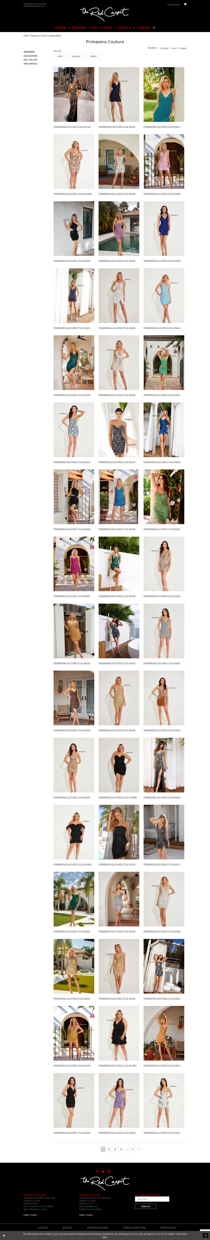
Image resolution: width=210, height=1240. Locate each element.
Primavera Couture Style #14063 (118, 1065)
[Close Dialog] (4, 1235)
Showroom (143, 27)
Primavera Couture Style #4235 (72, 461)
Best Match (152, 48)
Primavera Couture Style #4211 (162, 864)
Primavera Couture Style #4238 (162, 931)
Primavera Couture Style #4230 (72, 1132)
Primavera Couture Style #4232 (162, 595)
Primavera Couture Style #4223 (162, 327)
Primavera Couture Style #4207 (117, 260)
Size (59, 56)
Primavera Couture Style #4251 (162, 1132)
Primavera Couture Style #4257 (162, 998)
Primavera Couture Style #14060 (73, 193)
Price (93, 56)
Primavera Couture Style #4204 (117, 193)
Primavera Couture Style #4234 (117, 1132)
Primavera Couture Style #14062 (73, 864)
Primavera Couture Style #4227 (72, 998)
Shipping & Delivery (97, 1227)
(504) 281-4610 (40, 4)
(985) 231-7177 (39, 6)
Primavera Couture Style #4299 (162, 797)
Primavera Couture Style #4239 (162, 461)
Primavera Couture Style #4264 (72, 528)
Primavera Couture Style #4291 (72, 595)
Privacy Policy (168, 1227)
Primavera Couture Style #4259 (72, 1065)
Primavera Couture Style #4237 (117, 461)
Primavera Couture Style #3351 (162, 528)
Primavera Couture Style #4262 (162, 663)
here (105, 1237)
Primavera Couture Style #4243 (162, 193)
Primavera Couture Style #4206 (117, 327)
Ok (205, 1235)
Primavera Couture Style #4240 (117, 730)
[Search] (154, 27)
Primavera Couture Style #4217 (162, 126)
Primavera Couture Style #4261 (72, 797)
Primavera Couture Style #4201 (72, 931)
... (127, 1149)
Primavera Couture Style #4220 (117, 394)
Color (76, 56)
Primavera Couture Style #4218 (117, 595)
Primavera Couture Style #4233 (162, 730)
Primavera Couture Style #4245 (117, 998)
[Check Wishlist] (185, 5)
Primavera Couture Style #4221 (162, 394)
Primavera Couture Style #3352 (117, 528)
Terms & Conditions (134, 1227)
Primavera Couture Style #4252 (72, 663)
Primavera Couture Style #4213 (162, 1065)
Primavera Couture (38, 35)
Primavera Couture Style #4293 (72, 260)
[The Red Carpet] (105, 14)
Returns (67, 1227)
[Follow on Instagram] (111, 1171)
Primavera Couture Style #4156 (72, 126)
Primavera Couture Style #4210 (117, 864)
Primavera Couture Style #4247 (117, 126)
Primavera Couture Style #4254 (117, 663)
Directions (30, 1215)
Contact (43, 1227)
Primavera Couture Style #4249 (162, 260)
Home (26, 35)
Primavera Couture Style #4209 (72, 730)
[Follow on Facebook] (99, 1171)
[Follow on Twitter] (105, 1171)
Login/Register (173, 5)
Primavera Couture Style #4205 (117, 931)
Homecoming (55, 35)
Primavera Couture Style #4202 (72, 394)
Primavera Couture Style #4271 (72, 327)
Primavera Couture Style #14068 (118, 797)
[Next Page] (138, 1149)
